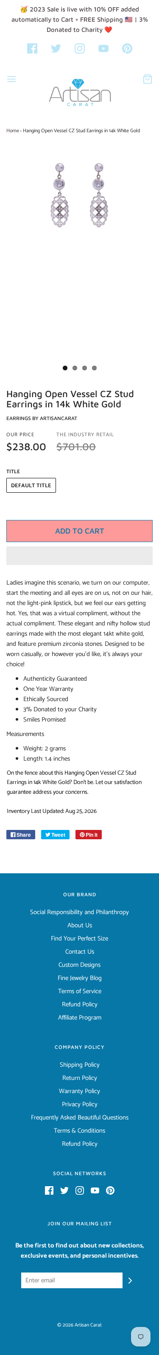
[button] (79, 555)
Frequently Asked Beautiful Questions (79, 1118)
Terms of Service (79, 991)
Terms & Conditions (79, 1131)
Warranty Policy (79, 1091)
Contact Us (79, 952)
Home (12, 131)
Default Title (31, 485)
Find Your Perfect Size (79, 939)
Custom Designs (79, 965)
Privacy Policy (80, 1104)
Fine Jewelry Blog (80, 978)
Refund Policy (80, 1005)
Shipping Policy (80, 1065)
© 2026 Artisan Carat (79, 1325)
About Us (79, 925)
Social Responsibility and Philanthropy (79, 912)
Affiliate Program (79, 1018)
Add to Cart (79, 530)
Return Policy (79, 1078)
